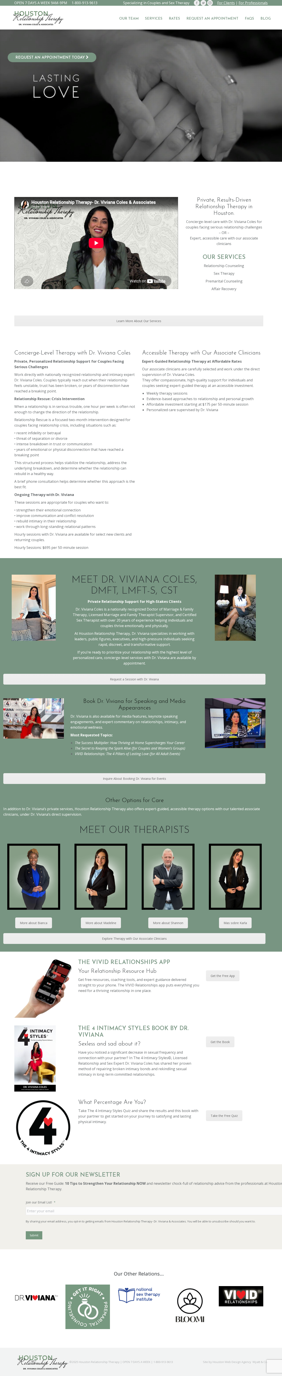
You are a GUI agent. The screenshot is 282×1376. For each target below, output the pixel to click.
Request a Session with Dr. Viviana (134, 679)
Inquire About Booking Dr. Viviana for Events (134, 778)
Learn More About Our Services (138, 321)
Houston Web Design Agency (232, 1362)
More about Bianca (33, 923)
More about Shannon (168, 923)
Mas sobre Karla (235, 923)
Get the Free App (223, 976)
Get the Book (220, 1042)
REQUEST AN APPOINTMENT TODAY (50, 57)
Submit (34, 1235)
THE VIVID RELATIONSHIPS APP (124, 963)
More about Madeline (100, 923)
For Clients (226, 2)
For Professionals (253, 2)
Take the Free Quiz (224, 1116)
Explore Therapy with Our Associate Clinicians (134, 938)
